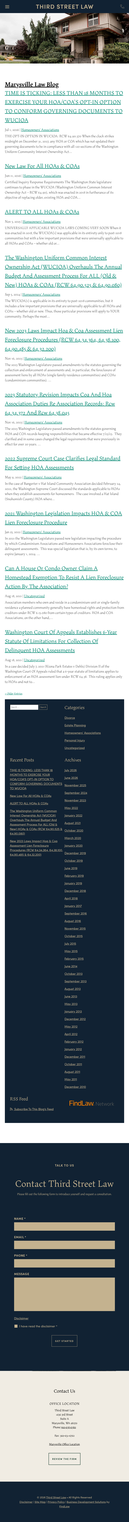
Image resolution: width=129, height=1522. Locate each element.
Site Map (40, 1502)
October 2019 (73, 860)
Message (21, 1274)
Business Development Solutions (86, 1502)
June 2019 (70, 868)
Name (20, 1218)
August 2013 (72, 989)
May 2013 (70, 1004)
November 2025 (75, 785)
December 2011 (74, 1056)
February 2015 (74, 958)
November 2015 (75, 928)
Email (20, 1237)
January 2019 (73, 883)
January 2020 (73, 845)
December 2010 (75, 1087)
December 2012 (75, 1019)
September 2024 (75, 793)
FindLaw (64, 1506)
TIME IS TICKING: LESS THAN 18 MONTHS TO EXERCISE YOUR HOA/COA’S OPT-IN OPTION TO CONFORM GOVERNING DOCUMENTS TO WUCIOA (36, 779)
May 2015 (71, 951)
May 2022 (71, 808)
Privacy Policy (56, 1502)
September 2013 (75, 981)
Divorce (69, 718)
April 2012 (70, 1034)
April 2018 (71, 898)
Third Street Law (56, 1497)
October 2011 (73, 1064)
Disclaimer (21, 1318)
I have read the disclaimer (38, 1326)
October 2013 (73, 974)
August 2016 (72, 921)
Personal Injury (74, 740)
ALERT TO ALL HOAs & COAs (42, 211)
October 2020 (73, 830)
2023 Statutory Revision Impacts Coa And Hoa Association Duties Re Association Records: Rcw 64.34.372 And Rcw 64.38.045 (60, 403)
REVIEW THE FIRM (64, 1459)
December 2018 (75, 891)
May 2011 (70, 1079)
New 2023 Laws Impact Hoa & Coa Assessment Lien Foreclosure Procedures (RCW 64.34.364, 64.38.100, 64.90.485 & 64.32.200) (64, 339)
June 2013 (70, 996)
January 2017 (73, 906)
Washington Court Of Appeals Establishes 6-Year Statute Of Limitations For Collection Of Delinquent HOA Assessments (61, 641)
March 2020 (72, 838)
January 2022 (73, 815)
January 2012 (73, 1049)
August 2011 (72, 1072)
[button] (7, 7)
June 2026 (71, 777)
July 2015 (70, 943)
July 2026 (70, 770)
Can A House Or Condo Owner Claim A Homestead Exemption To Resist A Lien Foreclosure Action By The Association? (64, 577)
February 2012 (73, 1041)
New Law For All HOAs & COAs (42, 166)
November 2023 (75, 800)
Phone (20, 1255)
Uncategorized (34, 595)
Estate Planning (75, 725)
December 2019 (75, 853)
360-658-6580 (68, 1427)
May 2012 (70, 1026)
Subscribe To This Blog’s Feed (33, 1109)
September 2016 (75, 913)
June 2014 (70, 966)
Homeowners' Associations (40, 129)
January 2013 (73, 1011)
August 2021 (72, 823)
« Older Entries (13, 694)
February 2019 (74, 875)
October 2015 (73, 936)
